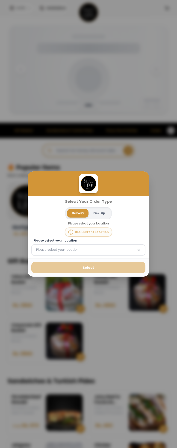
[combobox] (36, 250)
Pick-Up (99, 213)
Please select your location (55, 240)
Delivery (78, 213)
